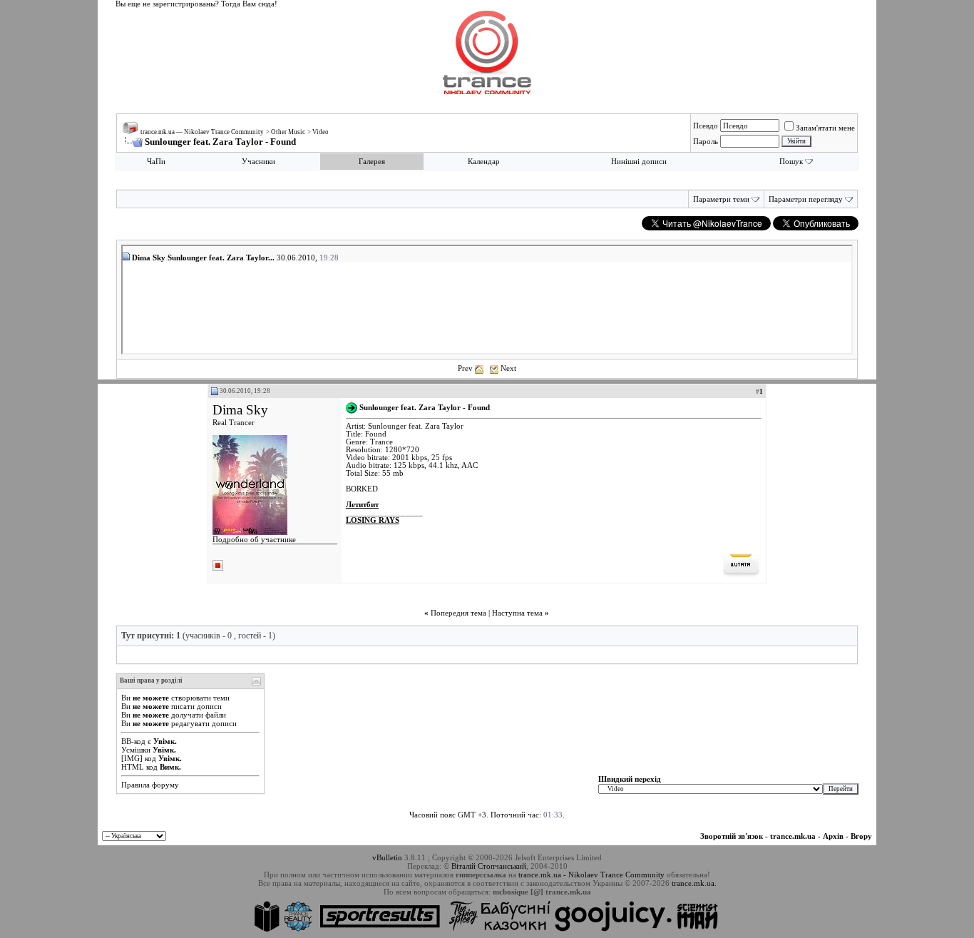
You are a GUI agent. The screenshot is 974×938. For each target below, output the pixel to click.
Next (508, 368)
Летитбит (362, 505)
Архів (833, 836)
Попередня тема (458, 612)
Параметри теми (721, 199)
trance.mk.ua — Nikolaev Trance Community (202, 132)
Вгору (861, 836)
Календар (484, 161)
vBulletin (387, 857)
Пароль (705, 141)
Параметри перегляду (806, 199)
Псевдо (705, 125)
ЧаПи (156, 161)
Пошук (791, 161)
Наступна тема (517, 612)
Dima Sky (240, 409)
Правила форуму (150, 784)
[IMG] (132, 758)
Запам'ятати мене (825, 127)
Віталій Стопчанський (488, 866)
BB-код (133, 741)
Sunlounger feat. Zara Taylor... (221, 257)
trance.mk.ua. (694, 883)
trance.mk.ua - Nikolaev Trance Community (591, 874)
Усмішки (135, 749)
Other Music (288, 132)
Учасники (258, 161)
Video (320, 132)
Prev (465, 368)
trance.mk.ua (793, 836)
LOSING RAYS (372, 520)
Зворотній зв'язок (731, 836)
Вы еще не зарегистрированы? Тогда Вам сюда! (196, 4)
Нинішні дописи (639, 161)
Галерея (372, 161)
